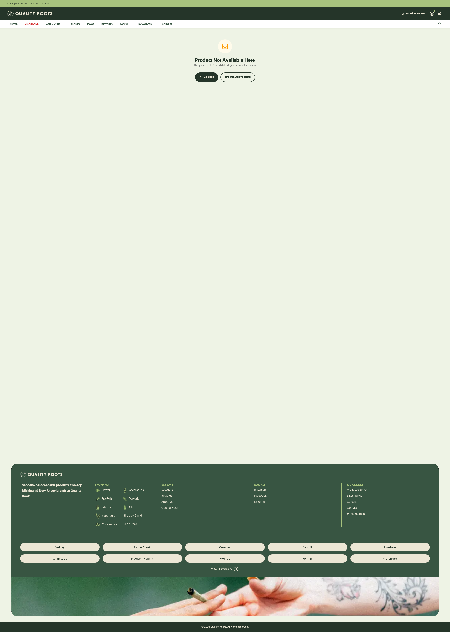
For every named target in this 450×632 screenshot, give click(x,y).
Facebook (260, 496)
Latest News (354, 496)
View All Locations (221, 569)
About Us (167, 502)
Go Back (209, 77)
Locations (145, 24)
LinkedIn (259, 502)
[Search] (440, 24)
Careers (167, 24)
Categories (53, 24)
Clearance (32, 24)
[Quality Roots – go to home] (29, 14)
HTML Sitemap (356, 514)
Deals (90, 24)
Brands (75, 24)
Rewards (107, 24)
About (124, 24)
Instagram (260, 490)
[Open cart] (440, 13)
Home (14, 24)
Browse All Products (238, 77)
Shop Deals (130, 524)
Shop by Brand (133, 515)
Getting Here (169, 508)
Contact (352, 508)
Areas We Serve (357, 490)
